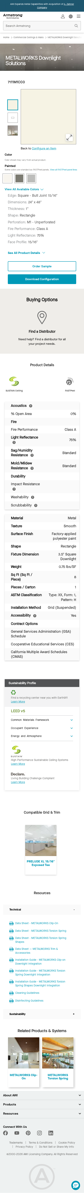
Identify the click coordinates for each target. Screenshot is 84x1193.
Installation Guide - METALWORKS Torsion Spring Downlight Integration (40, 972)
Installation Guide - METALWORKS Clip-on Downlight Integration (40, 962)
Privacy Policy (24, 1147)
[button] (75, 1185)
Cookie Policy (66, 1143)
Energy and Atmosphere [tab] (26, 735)
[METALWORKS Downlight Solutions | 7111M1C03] (13, 105)
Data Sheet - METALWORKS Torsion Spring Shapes (40, 940)
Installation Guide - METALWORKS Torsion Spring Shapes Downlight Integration (40, 983)
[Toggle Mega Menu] (78, 16)
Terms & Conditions (40, 1143)
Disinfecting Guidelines (29, 1001)
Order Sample (42, 266)
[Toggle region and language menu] (70, 16)
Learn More (18, 702)
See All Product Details (24, 253)
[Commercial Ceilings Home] (13, 16)
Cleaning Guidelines (27, 993)
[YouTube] (16, 1133)
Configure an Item (44, 148)
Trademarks (16, 1143)
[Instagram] (39, 1133)
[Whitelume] (7, 178)
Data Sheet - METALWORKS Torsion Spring (40, 931)
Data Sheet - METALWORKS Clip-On (36, 923)
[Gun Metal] (19, 178)
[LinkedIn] (50, 1133)
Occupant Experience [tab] (24, 727)
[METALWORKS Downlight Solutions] (13, 130)
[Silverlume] (31, 178)
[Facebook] (6, 1133)
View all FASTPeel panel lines (63, 169)
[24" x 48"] (13, 118)
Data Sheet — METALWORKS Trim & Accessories (36, 951)
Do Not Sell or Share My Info (56, 1147)
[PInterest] (28, 1133)
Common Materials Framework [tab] (30, 719)
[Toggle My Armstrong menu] (63, 16)
